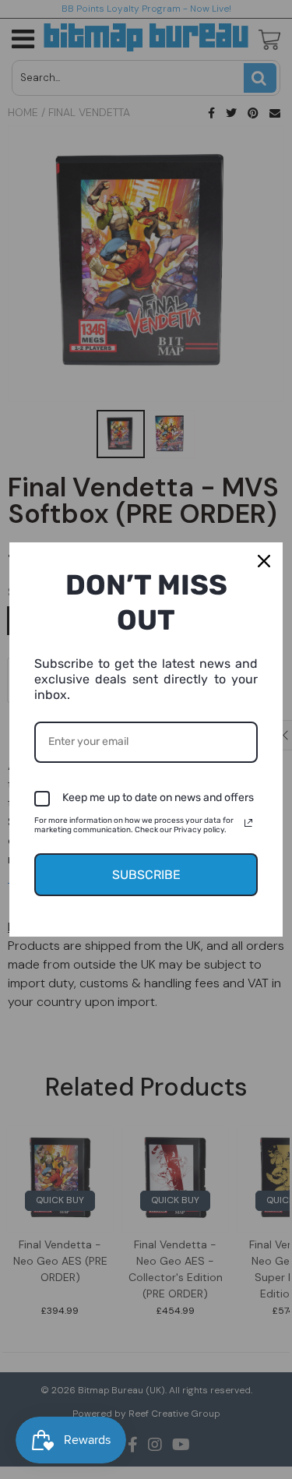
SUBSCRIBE (146, 874)
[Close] (264, 561)
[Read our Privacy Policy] (248, 823)
